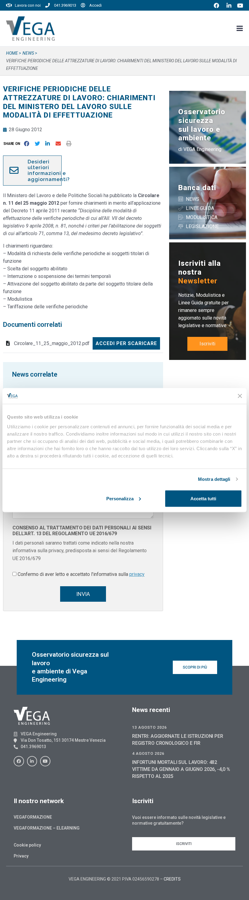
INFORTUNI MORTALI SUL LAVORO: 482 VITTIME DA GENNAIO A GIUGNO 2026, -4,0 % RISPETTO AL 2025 (181, 769)
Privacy (21, 856)
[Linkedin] (32, 761)
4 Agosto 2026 (148, 753)
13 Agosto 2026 (149, 727)
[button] (13, 143)
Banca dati (197, 187)
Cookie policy (27, 845)
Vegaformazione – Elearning (47, 828)
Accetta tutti (203, 498)
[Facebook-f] (19, 761)
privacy (137, 574)
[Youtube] (45, 761)
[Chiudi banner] (240, 396)
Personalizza (120, 498)
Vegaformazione (33, 817)
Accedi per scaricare (126, 343)
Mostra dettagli (214, 479)
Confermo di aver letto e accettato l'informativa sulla (81, 574)
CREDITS (172, 879)
